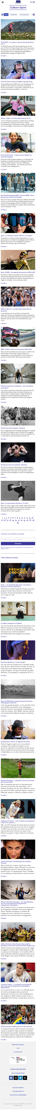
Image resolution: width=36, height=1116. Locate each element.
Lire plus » (4, 597)
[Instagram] (16, 1078)
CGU (18, 1048)
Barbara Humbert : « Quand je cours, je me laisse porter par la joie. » (17, 781)
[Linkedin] (20, 1078)
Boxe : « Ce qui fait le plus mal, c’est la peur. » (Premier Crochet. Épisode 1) (16, 585)
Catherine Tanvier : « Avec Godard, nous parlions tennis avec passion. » (18, 821)
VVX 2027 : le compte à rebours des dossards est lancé (17, 43)
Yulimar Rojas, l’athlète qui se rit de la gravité (16, 1026)
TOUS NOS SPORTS (18, 1087)
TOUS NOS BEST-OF (18, 1091)
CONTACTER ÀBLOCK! (18, 1069)
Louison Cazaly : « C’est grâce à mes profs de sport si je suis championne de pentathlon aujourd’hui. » (16, 986)
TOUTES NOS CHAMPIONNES (18, 1095)
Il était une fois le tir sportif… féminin (14, 465)
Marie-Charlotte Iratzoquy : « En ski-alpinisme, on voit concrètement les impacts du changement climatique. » (17, 903)
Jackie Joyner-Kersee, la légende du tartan (15, 741)
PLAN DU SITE (18, 1052)
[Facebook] (11, 1078)
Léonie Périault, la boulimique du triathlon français (16, 862)
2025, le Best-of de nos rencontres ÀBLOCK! (16, 349)
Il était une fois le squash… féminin (13, 428)
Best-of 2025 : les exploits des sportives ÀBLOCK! (18, 272)
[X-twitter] (25, 1078)
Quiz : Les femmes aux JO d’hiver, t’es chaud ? (16, 235)
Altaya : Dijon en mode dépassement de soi (16, 118)
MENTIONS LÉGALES (18, 1044)
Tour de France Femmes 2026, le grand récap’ (17, 81)
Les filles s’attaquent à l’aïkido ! (11, 623)
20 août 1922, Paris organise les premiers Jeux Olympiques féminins (16, 702)
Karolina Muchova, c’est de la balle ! (13, 662)
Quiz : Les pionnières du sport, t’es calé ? (15, 503)
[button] (2, 2)
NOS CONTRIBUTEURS (18, 1073)
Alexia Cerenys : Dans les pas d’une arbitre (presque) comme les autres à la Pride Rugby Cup (18, 944)
